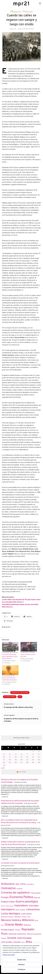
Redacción (13, 29)
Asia (17, 884)
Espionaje (37, 897)
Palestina (27, 925)
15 (33, 757)
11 (9, 757)
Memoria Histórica (21, 11)
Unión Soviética (6, 942)
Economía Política (21, 897)
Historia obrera (9, 696)
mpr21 (21, 3)
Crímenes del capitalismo (20, 692)
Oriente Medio (14, 924)
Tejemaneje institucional (17, 934)
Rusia (4, 933)
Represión (28, 929)
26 (16, 762)
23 (39, 760)
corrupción (19, 888)
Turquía (3, 938)
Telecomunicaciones (34, 934)
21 (27, 760)
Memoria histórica (11, 920)
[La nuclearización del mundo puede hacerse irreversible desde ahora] (10, 670)
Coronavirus (8, 888)
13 (21, 757)
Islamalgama (7, 909)
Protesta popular (7, 929)
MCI (20, 696)
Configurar (21, 969)
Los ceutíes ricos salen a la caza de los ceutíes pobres (20, 863)
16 (39, 757)
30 (39, 762)
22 (33, 760)
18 (9, 760)
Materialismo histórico (20, 917)
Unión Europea (24, 937)
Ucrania (11, 937)
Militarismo (28, 920)
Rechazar (21, 964)
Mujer (2, 925)
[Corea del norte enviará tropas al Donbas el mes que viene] (28, 647)
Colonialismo (30, 884)
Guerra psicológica (27, 901)
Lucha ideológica (10, 913)
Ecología (5, 897)
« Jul (2, 768)
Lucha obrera (26, 913)
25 (10, 762)
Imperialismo (21, 905)
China (23, 883)
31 (4, 765)
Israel (17, 910)
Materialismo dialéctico (7, 917)
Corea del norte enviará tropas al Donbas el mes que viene (27, 654)
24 (4, 762)
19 (15, 760)
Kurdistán (22, 910)
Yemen (23, 942)
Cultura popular (35, 893)
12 (15, 757)
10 (4, 757)
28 (27, 762)
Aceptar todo (21, 959)
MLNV (36, 920)
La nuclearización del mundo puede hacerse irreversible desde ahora (9, 678)
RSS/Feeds (22, 772)
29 (33, 762)
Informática (34, 905)
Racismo (18, 930)
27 (21, 762)
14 (27, 757)
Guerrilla (3, 906)
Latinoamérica (33, 909)
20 (21, 760)
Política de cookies (8, 955)
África (29, 941)
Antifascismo (8, 883)
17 (4, 760)
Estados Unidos (8, 901)
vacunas (17, 941)
